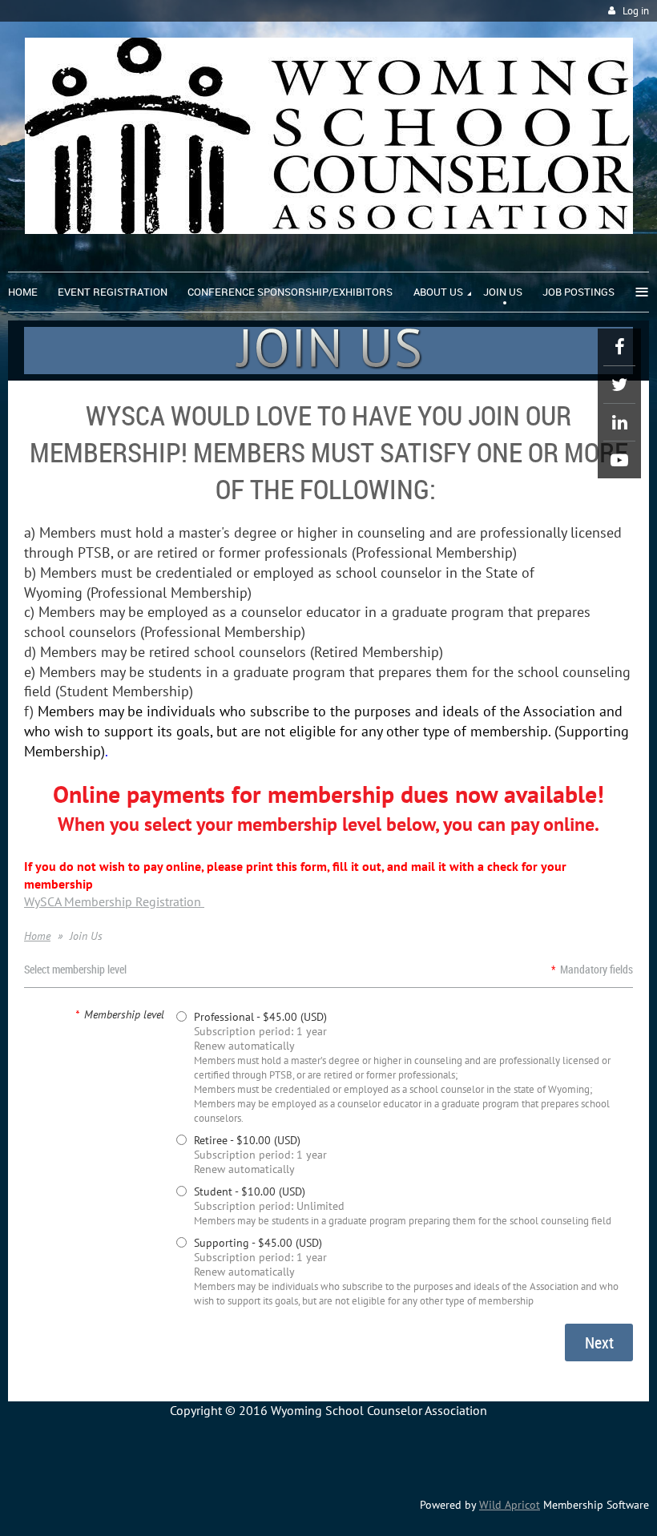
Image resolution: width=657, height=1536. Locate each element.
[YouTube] (619, 459)
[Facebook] (619, 347)
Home (37, 936)
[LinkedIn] (619, 422)
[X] (619, 384)
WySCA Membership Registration (114, 901)
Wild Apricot (509, 1505)
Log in (636, 11)
